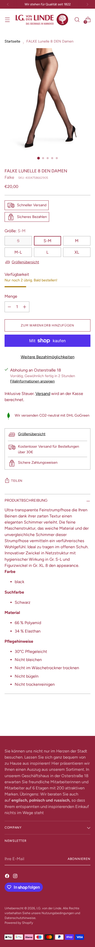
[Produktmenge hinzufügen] (24, 307)
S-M (47, 240)
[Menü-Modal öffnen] (7, 19)
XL (76, 252)
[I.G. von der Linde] (42, 20)
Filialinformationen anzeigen (32, 381)
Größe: (15, 230)
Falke (9, 177)
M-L (18, 252)
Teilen (17, 481)
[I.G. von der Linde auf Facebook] (8, 876)
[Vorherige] (7, 4)
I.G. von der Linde (48, 908)
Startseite (12, 41)
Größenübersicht (25, 262)
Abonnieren (79, 859)
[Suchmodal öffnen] (77, 19)
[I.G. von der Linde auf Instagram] (16, 876)
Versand (42, 393)
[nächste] (87, 4)
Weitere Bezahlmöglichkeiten (47, 356)
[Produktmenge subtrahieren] (9, 307)
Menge (11, 296)
